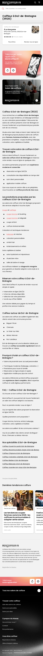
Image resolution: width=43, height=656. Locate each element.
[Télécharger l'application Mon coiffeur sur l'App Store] (7, 70)
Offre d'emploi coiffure (10, 643)
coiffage (13, 210)
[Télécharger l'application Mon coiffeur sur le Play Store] (13, 70)
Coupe (4, 210)
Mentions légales (7, 653)
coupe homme (12, 218)
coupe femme (12, 214)
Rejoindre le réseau (9, 567)
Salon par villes (7, 611)
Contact (5, 626)
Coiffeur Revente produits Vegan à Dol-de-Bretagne (21, 450)
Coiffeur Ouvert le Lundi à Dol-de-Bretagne (18, 446)
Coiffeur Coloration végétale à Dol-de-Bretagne (20, 457)
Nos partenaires (7, 629)
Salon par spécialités (9, 608)
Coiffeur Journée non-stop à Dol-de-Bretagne (19, 467)
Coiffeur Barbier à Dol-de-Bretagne (15, 460)
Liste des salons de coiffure (11, 604)
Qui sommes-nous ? (9, 622)
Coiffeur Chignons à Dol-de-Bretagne (16, 453)
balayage (10, 234)
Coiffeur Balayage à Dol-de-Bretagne (16, 464)
